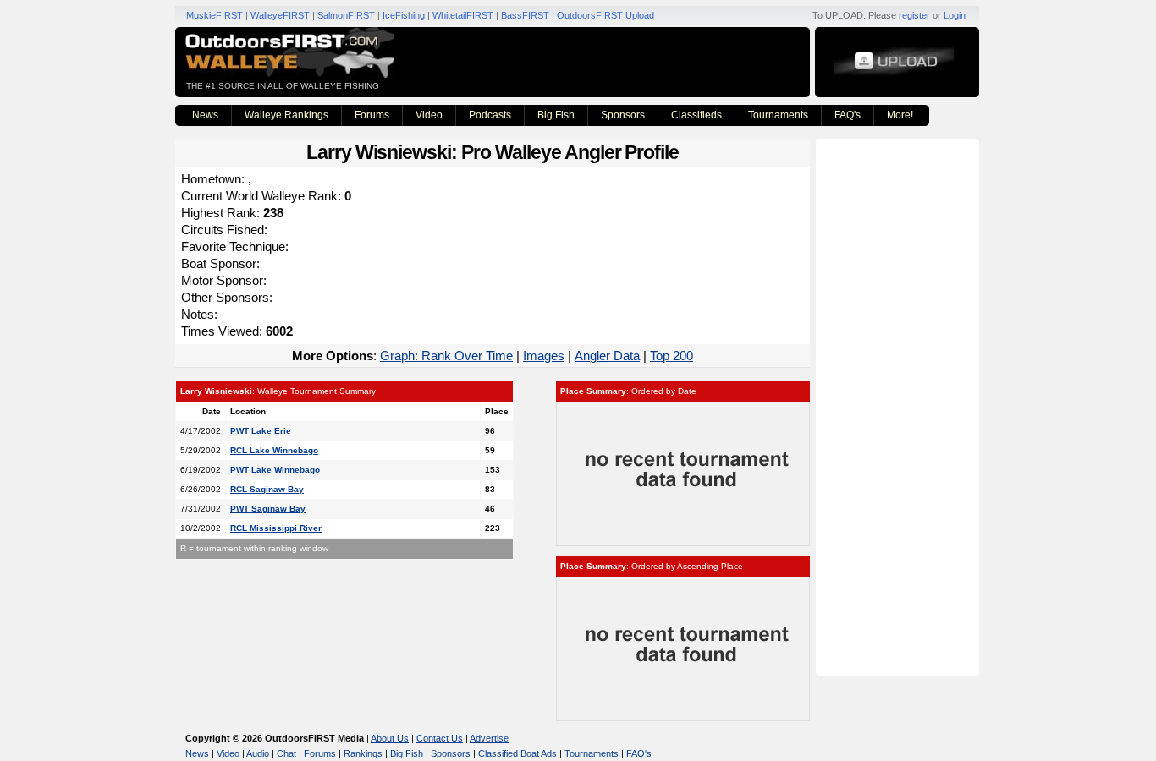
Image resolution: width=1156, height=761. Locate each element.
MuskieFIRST (214, 15)
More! (900, 115)
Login (955, 15)
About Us (390, 738)
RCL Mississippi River (276, 528)
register (914, 15)
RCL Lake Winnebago (274, 450)
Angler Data (607, 355)
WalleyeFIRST (280, 15)
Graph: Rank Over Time (446, 355)
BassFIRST (525, 15)
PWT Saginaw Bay (268, 508)
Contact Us (439, 738)
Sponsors (623, 115)
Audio (257, 753)
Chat (286, 753)
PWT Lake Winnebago (275, 469)
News (205, 115)
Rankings (363, 753)
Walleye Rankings (286, 115)
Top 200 (671, 355)
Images (543, 355)
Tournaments (778, 115)
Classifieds (696, 115)
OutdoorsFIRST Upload (605, 15)
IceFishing (404, 15)
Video (429, 115)
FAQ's (847, 115)
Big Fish (556, 115)
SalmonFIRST (346, 15)
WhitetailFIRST (462, 15)
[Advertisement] (899, 406)
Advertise (489, 738)
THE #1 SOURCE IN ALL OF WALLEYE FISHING (282, 85)
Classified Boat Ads (517, 753)
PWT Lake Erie (260, 430)
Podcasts (490, 115)
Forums (372, 115)
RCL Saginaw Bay (267, 489)
